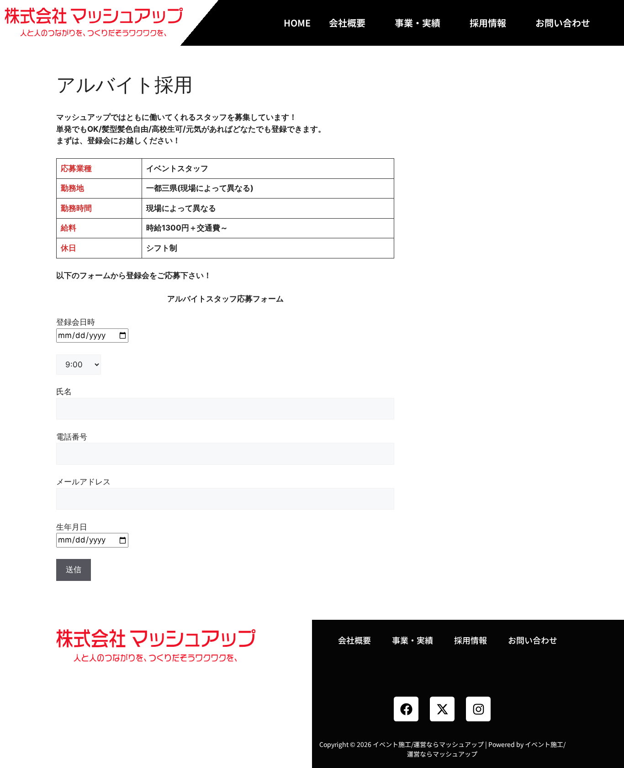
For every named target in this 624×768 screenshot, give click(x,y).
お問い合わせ (562, 22)
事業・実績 (417, 22)
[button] (353, 22)
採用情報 (488, 22)
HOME (297, 22)
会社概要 (347, 22)
